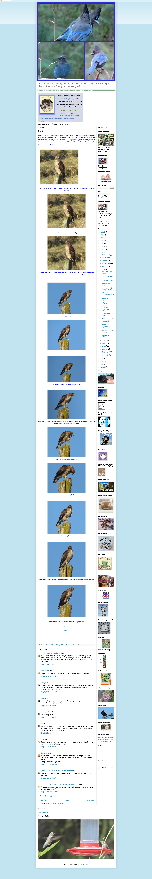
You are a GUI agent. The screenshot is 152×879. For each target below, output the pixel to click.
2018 (102, 238)
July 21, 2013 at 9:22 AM (49, 692)
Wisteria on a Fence (106, 315)
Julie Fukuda (45, 671)
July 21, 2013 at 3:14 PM (49, 717)
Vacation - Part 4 (107, 299)
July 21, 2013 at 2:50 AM (49, 676)
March (105, 349)
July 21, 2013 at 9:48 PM (49, 765)
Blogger (85, 865)
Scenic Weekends (66, 626)
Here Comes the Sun (107, 277)
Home (38, 90)
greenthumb (45, 712)
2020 (102, 232)
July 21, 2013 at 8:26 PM (49, 747)
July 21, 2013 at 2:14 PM (49, 706)
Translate (104, 198)
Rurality (66, 630)
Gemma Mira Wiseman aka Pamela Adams (56, 771)
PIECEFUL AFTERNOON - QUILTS (50, 90)
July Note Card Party (107, 331)
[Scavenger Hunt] (106, 731)
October (105, 261)
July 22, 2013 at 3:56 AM (49, 778)
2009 (102, 367)
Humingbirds (43, 812)
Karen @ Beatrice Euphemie (50, 653)
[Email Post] (78, 645)
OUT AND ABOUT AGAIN (65, 90)
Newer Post (43, 800)
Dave (43, 739)
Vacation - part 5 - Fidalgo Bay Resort (108, 294)
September (106, 264)
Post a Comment (46, 796)
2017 (102, 241)
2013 (102, 252)
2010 (102, 364)
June (104, 340)
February (105, 352)
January (105, 355)
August (105, 266)
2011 (102, 361)
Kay (42, 698)
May (104, 343)
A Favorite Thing (107, 281)
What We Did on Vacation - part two (108, 320)
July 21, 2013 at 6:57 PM (49, 733)
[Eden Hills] (106, 648)
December (106, 255)
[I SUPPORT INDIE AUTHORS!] (106, 182)
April (104, 346)
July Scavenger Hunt (107, 273)
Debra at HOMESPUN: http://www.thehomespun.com (60, 785)
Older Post (90, 800)
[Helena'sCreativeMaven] (106, 599)
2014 (102, 250)
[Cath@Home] (106, 684)
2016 (102, 244)
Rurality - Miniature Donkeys (106, 326)
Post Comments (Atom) (56, 804)
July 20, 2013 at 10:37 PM (49, 665)
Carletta (44, 753)
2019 (102, 235)
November (106, 258)
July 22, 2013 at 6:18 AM (49, 792)
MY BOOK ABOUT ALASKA (79, 90)
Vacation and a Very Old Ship (107, 289)
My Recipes (90, 90)
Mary (43, 683)
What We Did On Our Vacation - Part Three (106, 308)
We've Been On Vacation (107, 336)
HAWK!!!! (105, 303)
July (104, 269)
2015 (102, 247)
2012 (102, 359)
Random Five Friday (106, 284)
